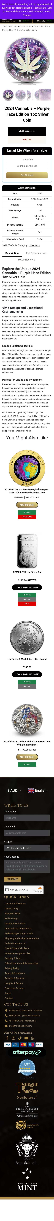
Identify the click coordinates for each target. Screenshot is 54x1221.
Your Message (11, 856)
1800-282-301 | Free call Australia (24, 1015)
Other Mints (34, 245)
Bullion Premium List (15, 943)
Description (12, 253)
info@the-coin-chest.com (20, 1026)
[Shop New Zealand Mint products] (27, 1178)
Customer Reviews (15, 988)
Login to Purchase (27, 587)
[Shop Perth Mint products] (27, 1109)
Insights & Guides (14, 983)
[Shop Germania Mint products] (27, 1125)
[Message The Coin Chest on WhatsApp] (33, 1038)
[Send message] (12, 879)
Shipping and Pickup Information (22, 938)
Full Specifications (36, 253)
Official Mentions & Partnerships (21, 963)
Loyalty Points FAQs (15, 923)
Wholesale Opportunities (17, 953)
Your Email (9, 826)
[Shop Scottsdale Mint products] (27, 1148)
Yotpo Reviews (26, 259)
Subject (8, 841)
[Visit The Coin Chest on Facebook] (7, 1038)
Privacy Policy (12, 968)
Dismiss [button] (27, 15)
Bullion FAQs (11, 918)
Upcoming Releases (15, 903)
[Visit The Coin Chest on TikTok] (20, 1038)
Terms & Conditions (15, 973)
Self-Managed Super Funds (19, 933)
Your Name (10, 811)
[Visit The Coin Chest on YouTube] (26, 1038)
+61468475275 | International (22, 1021)
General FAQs (12, 908)
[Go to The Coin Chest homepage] (27, 1088)
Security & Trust (13, 958)
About (8, 993)
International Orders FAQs (18, 928)
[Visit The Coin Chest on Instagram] (13, 1038)
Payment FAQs (12, 913)
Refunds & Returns (14, 978)
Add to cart (27, 505)
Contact (9, 998)
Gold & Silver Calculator (17, 948)
